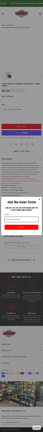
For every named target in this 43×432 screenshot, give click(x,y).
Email (6, 215)
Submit (21, 227)
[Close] (39, 199)
